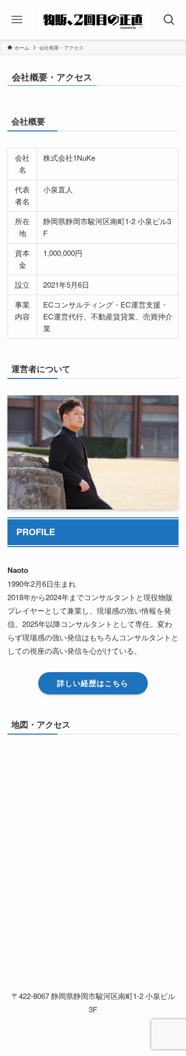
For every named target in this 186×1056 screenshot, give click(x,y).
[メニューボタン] (17, 20)
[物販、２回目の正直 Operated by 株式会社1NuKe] (93, 20)
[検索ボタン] (169, 20)
